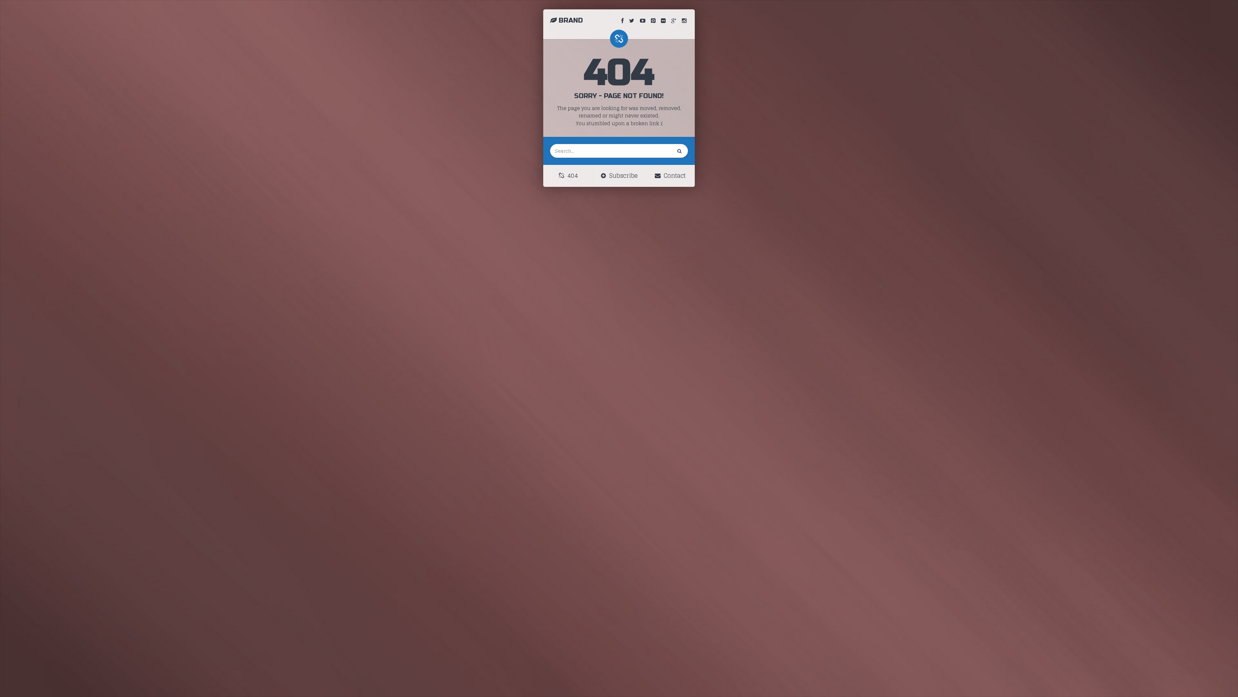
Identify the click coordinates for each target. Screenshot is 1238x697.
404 (572, 175)
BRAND (571, 20)
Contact (674, 175)
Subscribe (623, 175)
